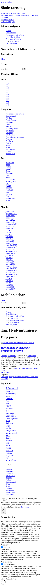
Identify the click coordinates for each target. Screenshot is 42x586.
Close (3, 59)
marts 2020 (10, 241)
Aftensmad (10, 163)
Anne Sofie (32, 356)
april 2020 (9, 239)
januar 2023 (10, 218)
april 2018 (9, 285)
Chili (8, 396)
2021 (7, 92)
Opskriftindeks (11, 33)
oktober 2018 (10, 272)
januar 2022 (10, 222)
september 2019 (11, 251)
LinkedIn (4, 18)
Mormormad (10, 492)
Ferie (7, 401)
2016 (7, 103)
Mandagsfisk (10, 149)
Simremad (9, 440)
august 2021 (10, 228)
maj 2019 (9, 258)
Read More (25, 507)
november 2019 (11, 247)
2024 (7, 86)
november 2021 (11, 224)
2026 (7, 84)
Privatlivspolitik (11, 43)
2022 (7, 90)
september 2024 (11, 214)
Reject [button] (17, 507)
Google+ (36, 368)
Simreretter (12, 356)
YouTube (34, 15)
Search (18, 13)
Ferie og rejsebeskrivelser (15, 39)
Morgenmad (11, 430)
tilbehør (8, 169)
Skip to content (6, 2)
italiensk (9, 188)
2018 (7, 99)
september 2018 (11, 274)
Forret (8, 175)
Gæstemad (9, 122)
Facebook (4, 15)
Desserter (9, 133)
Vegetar (9, 453)
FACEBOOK (11, 13)
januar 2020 (10, 243)
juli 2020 (9, 235)
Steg (7, 443)
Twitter (23, 368)
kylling (8, 186)
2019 (7, 96)
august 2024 (10, 216)
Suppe (8, 145)
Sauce (8, 200)
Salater (8, 147)
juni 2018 (9, 281)
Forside (8, 31)
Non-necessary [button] (6, 562)
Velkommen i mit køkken (15, 35)
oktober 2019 (10, 249)
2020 (7, 94)
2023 (7, 88)
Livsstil (8, 124)
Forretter (9, 139)
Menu (3, 13)
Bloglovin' (27, 15)
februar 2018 (10, 289)
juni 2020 (9, 237)
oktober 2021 (10, 226)
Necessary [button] (5, 545)
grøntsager (9, 194)
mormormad (10, 179)
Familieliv (9, 141)
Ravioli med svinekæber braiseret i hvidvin (15, 349)
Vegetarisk (9, 190)
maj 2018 (9, 283)
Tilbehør (9, 118)
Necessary (7, 547)
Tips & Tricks (15, 37)
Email (3, 370)
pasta (7, 184)
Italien (8, 421)
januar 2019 (10, 266)
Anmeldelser (15, 41)
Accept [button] (12, 507)
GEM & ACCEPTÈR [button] (9, 579)
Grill (7, 411)
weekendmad (11, 460)
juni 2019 (9, 256)
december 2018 (11, 268)
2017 (7, 101)
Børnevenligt (10, 198)
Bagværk (9, 126)
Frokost (8, 143)
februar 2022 (10, 220)
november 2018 (11, 270)
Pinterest (19, 15)
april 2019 (9, 260)
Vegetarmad (10, 131)
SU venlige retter (12, 128)
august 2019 (10, 253)
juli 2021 (9, 230)
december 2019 (11, 245)
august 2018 (10, 277)
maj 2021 (9, 232)
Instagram (12, 15)
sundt (8, 165)
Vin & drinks (10, 135)
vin (7, 202)
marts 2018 (10, 287)
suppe (8, 177)
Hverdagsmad (11, 116)
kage (7, 192)
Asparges (9, 391)
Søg (23, 13)
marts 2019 (10, 262)
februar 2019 (10, 264)
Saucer (8, 152)
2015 (7, 105)
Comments (5, 372)
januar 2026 (10, 212)
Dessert (8, 171)
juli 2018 (9, 279)
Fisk (7, 196)
